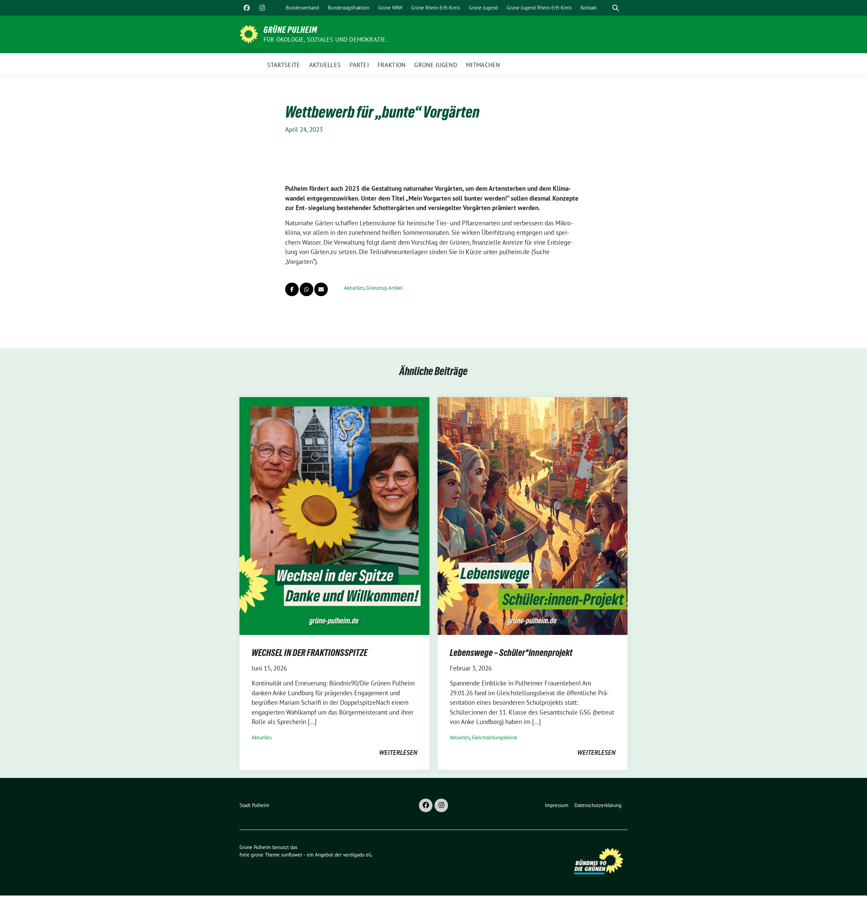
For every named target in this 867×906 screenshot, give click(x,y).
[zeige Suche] (615, 8)
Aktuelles (354, 288)
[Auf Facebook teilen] (292, 289)
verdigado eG (357, 854)
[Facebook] (246, 8)
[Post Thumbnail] (334, 515)
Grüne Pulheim (290, 30)
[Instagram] (262, 8)
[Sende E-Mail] (321, 289)
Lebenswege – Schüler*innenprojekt (511, 652)
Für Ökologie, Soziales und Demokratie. (325, 39)
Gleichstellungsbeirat (494, 737)
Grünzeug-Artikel (384, 288)
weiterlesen (398, 752)
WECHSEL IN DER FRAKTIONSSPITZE (309, 652)
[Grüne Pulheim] (248, 33)
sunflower (291, 854)
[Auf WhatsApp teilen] (306, 289)
